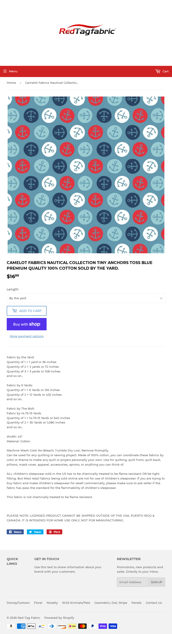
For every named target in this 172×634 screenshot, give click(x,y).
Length (13, 289)
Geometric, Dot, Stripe (111, 602)
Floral (38, 602)
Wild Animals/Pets (76, 602)
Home (11, 82)
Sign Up (156, 582)
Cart (165, 71)
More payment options (27, 336)
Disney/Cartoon (18, 602)
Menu (13, 71)
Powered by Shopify (59, 617)
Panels (136, 602)
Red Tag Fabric (29, 617)
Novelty (52, 602)
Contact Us (154, 602)
